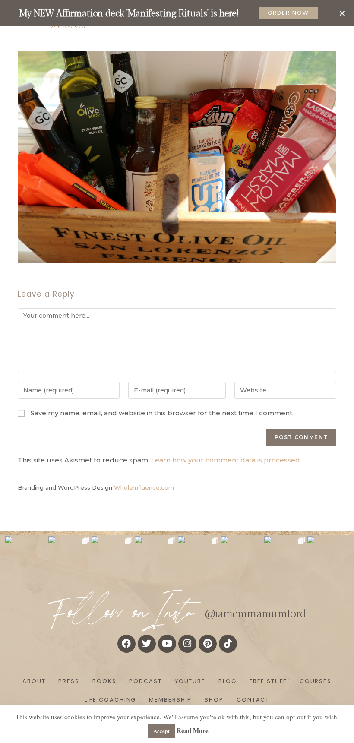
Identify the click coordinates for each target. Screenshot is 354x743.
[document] (177, 371)
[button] (342, 13)
